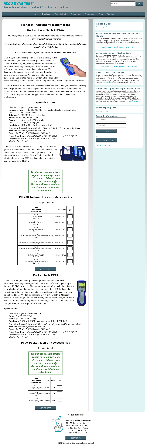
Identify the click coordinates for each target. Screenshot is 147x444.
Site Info (110, 14)
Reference (90, 14)
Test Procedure (107, 47)
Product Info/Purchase (122, 47)
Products (46, 14)
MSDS (134, 47)
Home (35, 14)
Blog (101, 14)
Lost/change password (104, 145)
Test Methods (61, 14)
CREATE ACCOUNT (106, 140)
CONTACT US (76, 438)
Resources (76, 14)
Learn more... (134, 101)
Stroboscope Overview (104, 27)
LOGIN (106, 131)
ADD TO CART (45, 269)
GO (139, 4)
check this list (106, 82)
